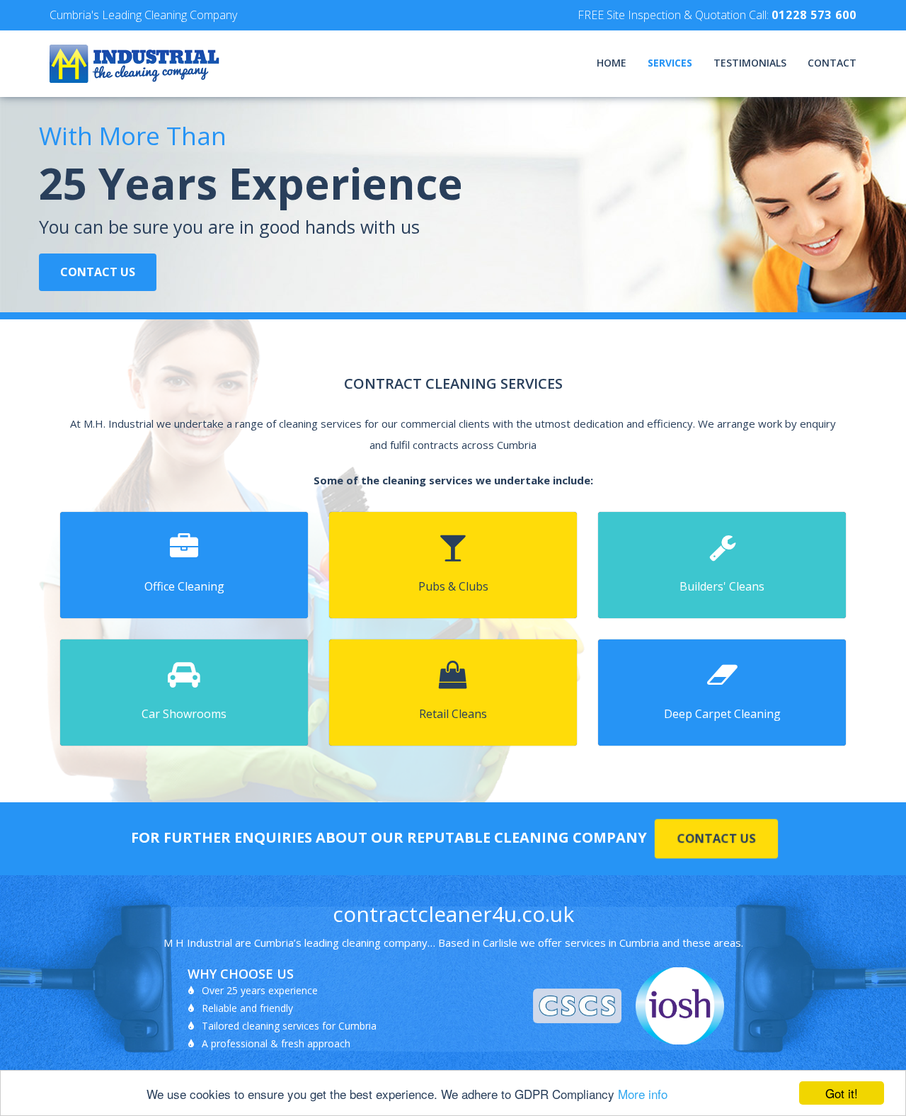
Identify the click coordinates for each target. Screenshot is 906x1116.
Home (611, 62)
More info (642, 1094)
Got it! (841, 1093)
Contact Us (97, 272)
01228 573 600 (814, 15)
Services (670, 62)
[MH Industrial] (212, 64)
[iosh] (680, 1005)
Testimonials (749, 62)
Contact (832, 62)
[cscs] (577, 1006)
